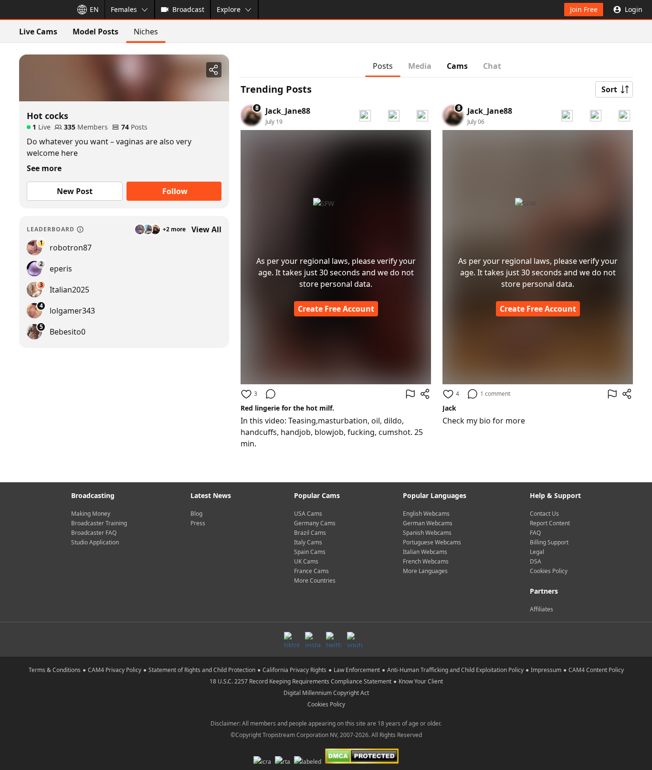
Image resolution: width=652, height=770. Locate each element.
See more (44, 168)
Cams (457, 66)
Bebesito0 (67, 331)
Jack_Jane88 (287, 111)
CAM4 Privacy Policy (114, 670)
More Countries (315, 580)
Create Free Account (336, 309)
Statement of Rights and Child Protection (201, 670)
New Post (75, 191)
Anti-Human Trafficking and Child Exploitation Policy (455, 670)
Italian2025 (69, 289)
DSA (535, 561)
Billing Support (549, 542)
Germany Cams (315, 523)
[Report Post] (410, 394)
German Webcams (427, 523)
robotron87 (71, 247)
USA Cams (308, 514)
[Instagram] (312, 639)
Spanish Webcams (427, 533)
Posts (383, 66)
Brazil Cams (310, 533)
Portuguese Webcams (432, 542)
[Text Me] (393, 115)
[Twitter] (333, 639)
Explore (229, 9)
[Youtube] (354, 639)
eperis (61, 268)
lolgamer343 (72, 310)
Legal (537, 552)
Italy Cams (308, 542)
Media (419, 66)
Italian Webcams (425, 552)
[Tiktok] (291, 639)
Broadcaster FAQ (93, 533)
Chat (492, 66)
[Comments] (270, 394)
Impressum (546, 670)
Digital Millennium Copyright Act (326, 693)
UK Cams (306, 561)
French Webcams (426, 561)
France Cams (311, 571)
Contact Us (544, 514)
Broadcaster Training (99, 523)
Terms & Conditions (55, 670)
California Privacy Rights (294, 670)
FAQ (535, 533)
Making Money (90, 514)
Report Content (550, 523)
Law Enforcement (357, 670)
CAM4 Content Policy (596, 670)
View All (206, 229)
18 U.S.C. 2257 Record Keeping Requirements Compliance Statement (300, 681)
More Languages (425, 571)
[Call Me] (365, 115)
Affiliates (541, 609)
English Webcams (426, 514)
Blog (196, 514)
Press (197, 523)
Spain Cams (310, 552)
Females (124, 9)
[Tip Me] (422, 115)
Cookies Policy (549, 571)
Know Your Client (421, 681)
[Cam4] (34, 9)
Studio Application (95, 542)
